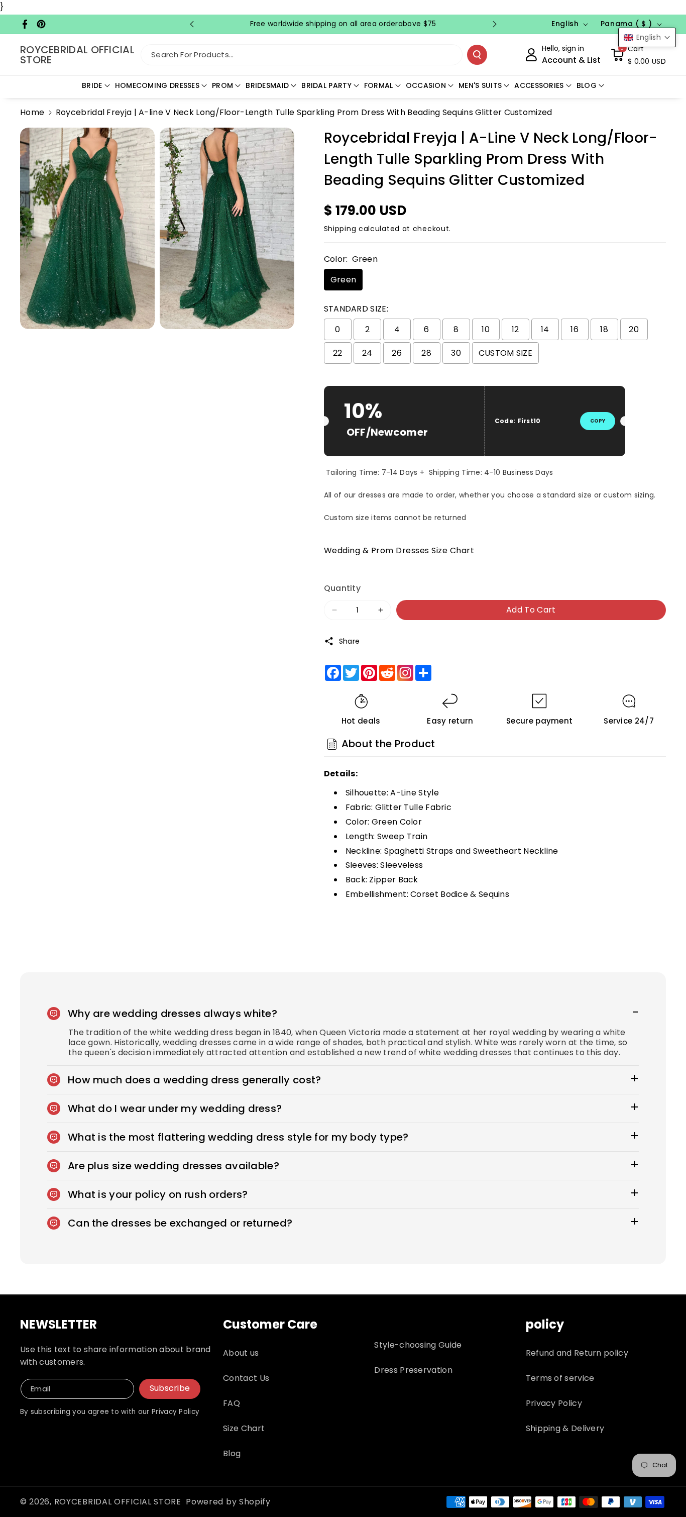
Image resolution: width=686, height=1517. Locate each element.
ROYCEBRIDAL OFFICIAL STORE (117, 1501)
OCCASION (426, 85)
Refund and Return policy (577, 1353)
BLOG (587, 85)
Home (32, 112)
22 (337, 353)
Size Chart (244, 1428)
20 (634, 329)
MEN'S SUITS (480, 85)
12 (515, 329)
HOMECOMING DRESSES (157, 85)
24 (367, 353)
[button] (638, 54)
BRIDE (92, 85)
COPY (597, 421)
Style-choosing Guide (418, 1345)
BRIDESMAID (267, 85)
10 (486, 329)
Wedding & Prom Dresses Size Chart (399, 550)
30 (456, 353)
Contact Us (246, 1378)
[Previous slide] (192, 24)
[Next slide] (495, 24)
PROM (222, 85)
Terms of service (560, 1378)
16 (574, 329)
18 (604, 329)
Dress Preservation (413, 1370)
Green (343, 279)
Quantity (342, 588)
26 (397, 353)
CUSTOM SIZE (505, 353)
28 (426, 353)
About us (241, 1353)
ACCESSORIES (538, 85)
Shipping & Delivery (565, 1428)
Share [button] (349, 641)
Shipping (340, 229)
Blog (232, 1453)
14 (545, 329)
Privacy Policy (554, 1403)
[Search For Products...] (477, 55)
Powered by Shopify (228, 1501)
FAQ (231, 1403)
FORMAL (378, 85)
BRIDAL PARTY (326, 85)
